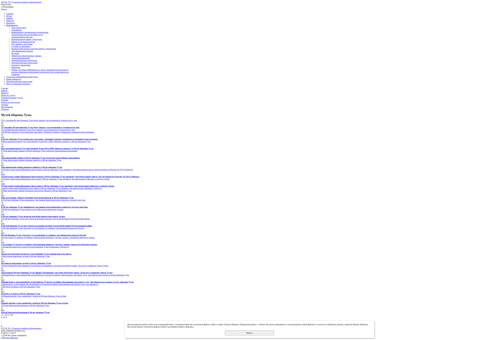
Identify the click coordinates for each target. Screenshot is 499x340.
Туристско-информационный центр (22, 77)
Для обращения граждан (22, 51)
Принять (249, 333)
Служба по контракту (21, 46)
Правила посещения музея (23, 42)
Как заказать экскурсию (22, 44)
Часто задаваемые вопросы (18, 84)
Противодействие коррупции (24, 63)
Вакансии (15, 67)
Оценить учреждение (20, 65)
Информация (12, 25)
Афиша (9, 18)
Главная (9, 13)
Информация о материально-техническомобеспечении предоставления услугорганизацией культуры (29, 34)
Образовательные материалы (24, 60)
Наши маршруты (13, 79)
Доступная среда (18, 28)
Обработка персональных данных (26, 56)
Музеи (9, 16)
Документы (16, 30)
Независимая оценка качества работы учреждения (33, 49)
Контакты (10, 23)
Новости (10, 21)
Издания (15, 53)
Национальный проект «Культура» (26, 39)
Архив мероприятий (20, 58)
